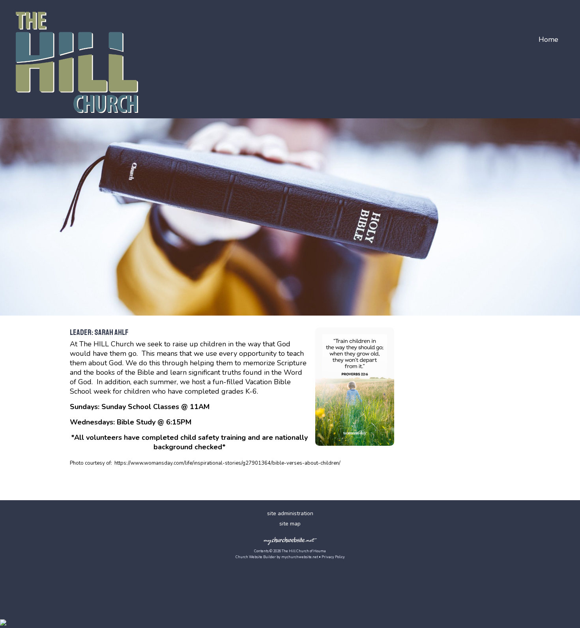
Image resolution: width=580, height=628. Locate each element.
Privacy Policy (333, 557)
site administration (290, 513)
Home (548, 39)
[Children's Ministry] (354, 447)
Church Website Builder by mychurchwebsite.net (277, 557)
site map (290, 523)
